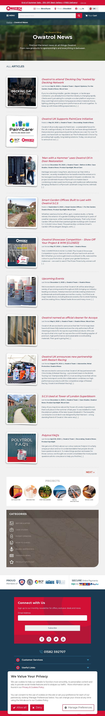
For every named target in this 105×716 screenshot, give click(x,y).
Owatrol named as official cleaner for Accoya (69, 317)
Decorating (78, 122)
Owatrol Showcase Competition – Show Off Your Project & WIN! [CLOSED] (68, 241)
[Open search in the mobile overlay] (50, 15)
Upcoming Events (53, 278)
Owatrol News (53, 89)
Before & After (85, 165)
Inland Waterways (25, 549)
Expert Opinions (81, 86)
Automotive (82, 364)
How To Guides (23, 543)
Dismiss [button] (83, 3)
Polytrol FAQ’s (50, 435)
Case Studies (85, 400)
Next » (90, 472)
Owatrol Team (67, 86)
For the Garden (89, 207)
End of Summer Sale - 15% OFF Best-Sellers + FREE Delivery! (49, 2)
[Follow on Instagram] (48, 639)
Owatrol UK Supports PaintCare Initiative (67, 118)
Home (9, 22)
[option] (22, 582)
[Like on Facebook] (41, 639)
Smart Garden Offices (73, 207)
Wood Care (63, 89)
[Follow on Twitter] (56, 639)
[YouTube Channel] (63, 639)
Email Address (24, 613)
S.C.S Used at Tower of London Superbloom (68, 396)
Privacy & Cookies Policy (33, 687)
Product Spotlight (66, 167)
